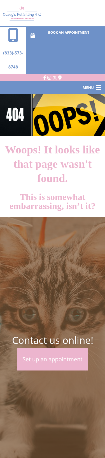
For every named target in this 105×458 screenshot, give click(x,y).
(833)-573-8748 (13, 60)
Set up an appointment (52, 359)
